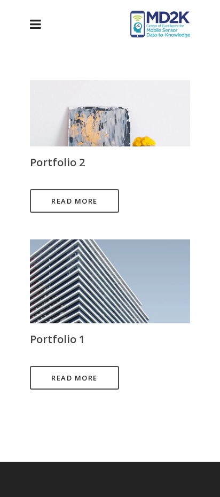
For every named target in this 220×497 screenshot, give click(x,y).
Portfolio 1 (57, 339)
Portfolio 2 (57, 162)
